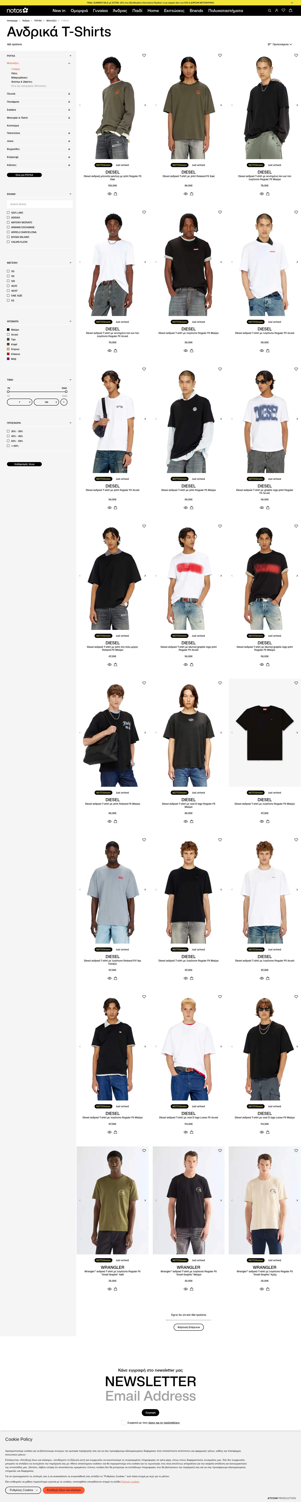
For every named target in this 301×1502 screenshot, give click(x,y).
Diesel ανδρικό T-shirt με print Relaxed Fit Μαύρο (112, 803)
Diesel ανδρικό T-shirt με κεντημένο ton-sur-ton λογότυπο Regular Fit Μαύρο (264, 178)
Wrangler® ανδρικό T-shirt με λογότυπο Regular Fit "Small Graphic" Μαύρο (189, 1273)
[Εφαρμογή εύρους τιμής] (63, 402)
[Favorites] (283, 10)
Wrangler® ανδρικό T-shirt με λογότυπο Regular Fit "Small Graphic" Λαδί (112, 1273)
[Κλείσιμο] (292, 3)
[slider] (8, 391)
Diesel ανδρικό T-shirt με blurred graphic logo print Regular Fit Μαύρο (265, 649)
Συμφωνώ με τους (154, 1422)
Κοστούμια (13, 125)
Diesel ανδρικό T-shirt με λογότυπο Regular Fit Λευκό (264, 333)
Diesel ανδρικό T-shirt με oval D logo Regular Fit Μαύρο (188, 805)
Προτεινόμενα (280, 44)
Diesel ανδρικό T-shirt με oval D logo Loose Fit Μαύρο (265, 1117)
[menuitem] (60, 10)
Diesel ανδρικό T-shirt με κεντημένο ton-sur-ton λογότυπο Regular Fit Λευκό (112, 335)
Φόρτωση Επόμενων (188, 1327)
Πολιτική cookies (130, 1481)
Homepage (12, 20)
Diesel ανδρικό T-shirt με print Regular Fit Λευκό (112, 490)
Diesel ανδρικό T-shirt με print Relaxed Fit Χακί (189, 176)
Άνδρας (26, 20)
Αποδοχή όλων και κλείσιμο (64, 1490)
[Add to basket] (115, 193)
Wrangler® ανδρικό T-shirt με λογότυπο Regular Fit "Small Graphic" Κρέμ (265, 1273)
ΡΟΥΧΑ (38, 20)
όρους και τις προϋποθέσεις (164, 1422)
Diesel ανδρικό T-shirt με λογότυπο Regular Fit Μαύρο (189, 333)
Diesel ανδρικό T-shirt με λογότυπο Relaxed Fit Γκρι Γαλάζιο (112, 962)
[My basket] (290, 10)
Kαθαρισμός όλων (24, 464)
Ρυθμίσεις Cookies (21, 1490)
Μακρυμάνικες (19, 77)
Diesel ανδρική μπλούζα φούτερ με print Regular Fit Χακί (112, 178)
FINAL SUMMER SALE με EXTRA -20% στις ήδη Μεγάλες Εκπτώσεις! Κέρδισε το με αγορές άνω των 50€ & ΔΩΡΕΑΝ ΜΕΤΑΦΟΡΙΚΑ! (150, 2)
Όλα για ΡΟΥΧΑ (24, 175)
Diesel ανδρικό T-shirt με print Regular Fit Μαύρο (188, 490)
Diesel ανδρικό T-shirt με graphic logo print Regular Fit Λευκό (264, 492)
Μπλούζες (52, 20)
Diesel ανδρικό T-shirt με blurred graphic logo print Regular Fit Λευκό (189, 649)
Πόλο (14, 73)
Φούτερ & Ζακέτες (21, 81)
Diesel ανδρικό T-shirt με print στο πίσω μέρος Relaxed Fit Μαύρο (112, 649)
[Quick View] (110, 193)
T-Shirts (15, 69)
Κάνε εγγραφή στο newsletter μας (150, 1370)
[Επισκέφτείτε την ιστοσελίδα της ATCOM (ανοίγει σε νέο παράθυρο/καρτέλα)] (282, 1498)
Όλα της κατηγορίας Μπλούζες (28, 85)
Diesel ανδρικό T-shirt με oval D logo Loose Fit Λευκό (188, 1117)
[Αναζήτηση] (269, 10)
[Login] (276, 10)
